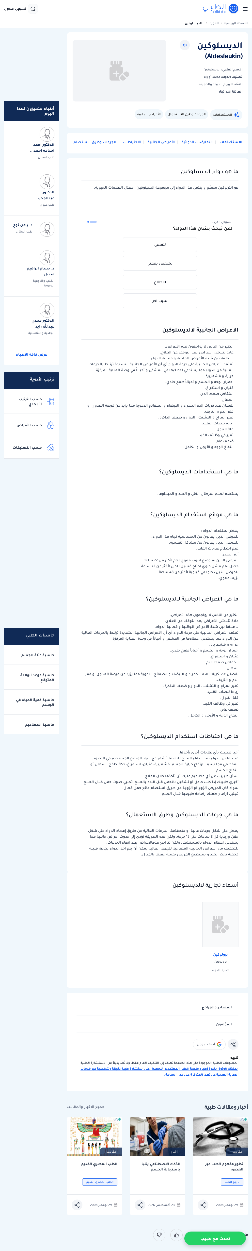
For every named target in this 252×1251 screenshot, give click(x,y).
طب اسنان (46, 157)
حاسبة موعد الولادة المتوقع (37, 677)
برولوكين (220, 954)
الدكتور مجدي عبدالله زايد (43, 323)
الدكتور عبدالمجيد (45, 195)
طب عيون (47, 204)
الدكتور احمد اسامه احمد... (42, 147)
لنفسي (160, 244)
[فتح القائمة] (243, 9)
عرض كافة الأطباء (31, 354)
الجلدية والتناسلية (41, 333)
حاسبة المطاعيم (39, 724)
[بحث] (33, 9)
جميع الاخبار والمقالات (85, 1106)
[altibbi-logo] (220, 9)
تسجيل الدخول (15, 8)
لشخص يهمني (160, 263)
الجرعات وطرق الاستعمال (187, 114)
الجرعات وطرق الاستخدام (95, 142)
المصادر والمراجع (217, 1007)
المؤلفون (224, 1024)
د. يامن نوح (22, 225)
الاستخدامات (222, 114)
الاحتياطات (131, 142)
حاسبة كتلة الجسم (37, 654)
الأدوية (214, 23)
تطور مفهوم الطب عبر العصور (224, 1166)
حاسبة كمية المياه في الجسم (35, 702)
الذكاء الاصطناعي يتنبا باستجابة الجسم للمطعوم (161, 1166)
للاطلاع (160, 282)
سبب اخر (160, 300)
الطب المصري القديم (99, 1164)
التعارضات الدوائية (197, 142)
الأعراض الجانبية (149, 114)
